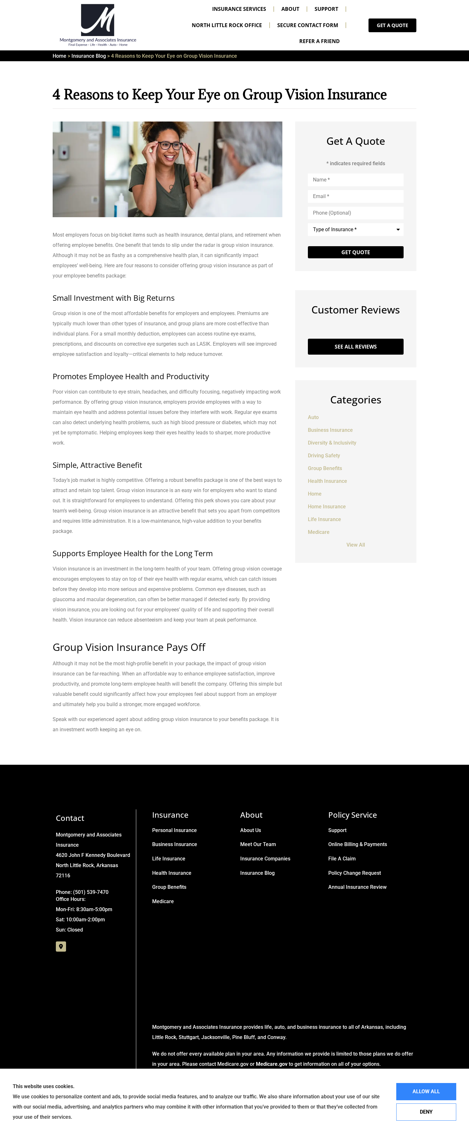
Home (59, 56)
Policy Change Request (354, 873)
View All (355, 545)
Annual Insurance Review (357, 887)
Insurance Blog (88, 56)
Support (326, 8)
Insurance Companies (265, 859)
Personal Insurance (174, 830)
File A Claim (342, 859)
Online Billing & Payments (357, 844)
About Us (250, 830)
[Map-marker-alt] (61, 946)
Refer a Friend (319, 41)
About (290, 8)
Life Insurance (168, 859)
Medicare (163, 901)
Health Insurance (171, 873)
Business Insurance (174, 844)
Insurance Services (239, 8)
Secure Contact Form (307, 25)
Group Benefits (169, 887)
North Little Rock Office (227, 25)
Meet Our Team (258, 844)
